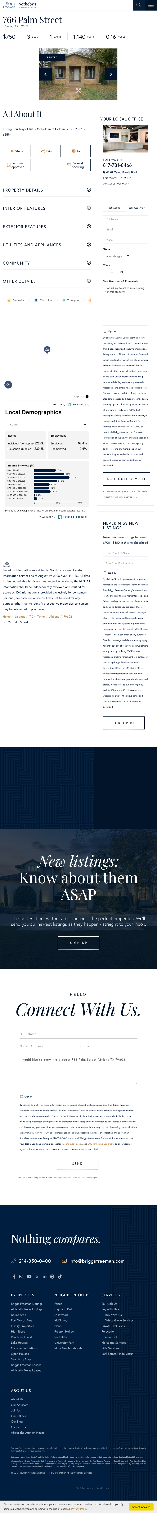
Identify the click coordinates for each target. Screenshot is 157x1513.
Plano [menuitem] (58, 1326)
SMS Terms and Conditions (120, 449)
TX (31, 617)
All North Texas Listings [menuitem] (26, 1309)
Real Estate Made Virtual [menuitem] (117, 1354)
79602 (68, 617)
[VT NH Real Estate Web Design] (131, 1491)
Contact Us (109, 184)
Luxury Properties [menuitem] (22, 1326)
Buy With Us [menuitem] (113, 1315)
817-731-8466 (117, 165)
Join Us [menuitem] (16, 1410)
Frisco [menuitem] (58, 1304)
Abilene (54, 617)
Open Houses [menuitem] (20, 1354)
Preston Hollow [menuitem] (64, 1331)
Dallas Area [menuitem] (18, 1315)
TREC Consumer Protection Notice (28, 1472)
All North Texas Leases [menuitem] (26, 1370)
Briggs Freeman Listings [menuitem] (27, 1304)
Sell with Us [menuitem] (109, 1304)
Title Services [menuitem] (110, 1348)
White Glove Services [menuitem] (119, 1320)
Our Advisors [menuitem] (19, 1405)
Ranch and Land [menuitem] (21, 1337)
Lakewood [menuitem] (61, 1315)
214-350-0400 (35, 1261)
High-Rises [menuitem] (18, 1331)
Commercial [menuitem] (109, 1337)
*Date (106, 249)
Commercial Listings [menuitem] (24, 1348)
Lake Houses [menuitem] (19, 1343)
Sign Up (78, 942)
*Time (106, 265)
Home (7, 617)
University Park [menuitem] (64, 1343)
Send (77, 1163)
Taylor (41, 617)
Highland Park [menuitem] (63, 1309)
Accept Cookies (141, 1507)
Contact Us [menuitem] (18, 1427)
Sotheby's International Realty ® (24, 1457)
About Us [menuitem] (17, 1399)
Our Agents (123, 184)
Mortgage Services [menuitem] (113, 1343)
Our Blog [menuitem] (17, 1422)
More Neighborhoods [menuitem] (68, 1348)
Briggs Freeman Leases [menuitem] (26, 1365)
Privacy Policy (108, 497)
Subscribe (124, 723)
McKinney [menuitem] (60, 1320)
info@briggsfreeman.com (97, 1261)
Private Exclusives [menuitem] (113, 1326)
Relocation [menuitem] (108, 1331)
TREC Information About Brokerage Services (70, 1472)
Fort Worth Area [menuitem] (21, 1320)
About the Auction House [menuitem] (28, 1433)
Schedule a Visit (137, 208)
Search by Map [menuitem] (21, 1359)
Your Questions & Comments (120, 281)
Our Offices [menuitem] (18, 1416)
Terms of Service (125, 497)
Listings (20, 617)
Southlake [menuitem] (60, 1337)
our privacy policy (134, 443)
